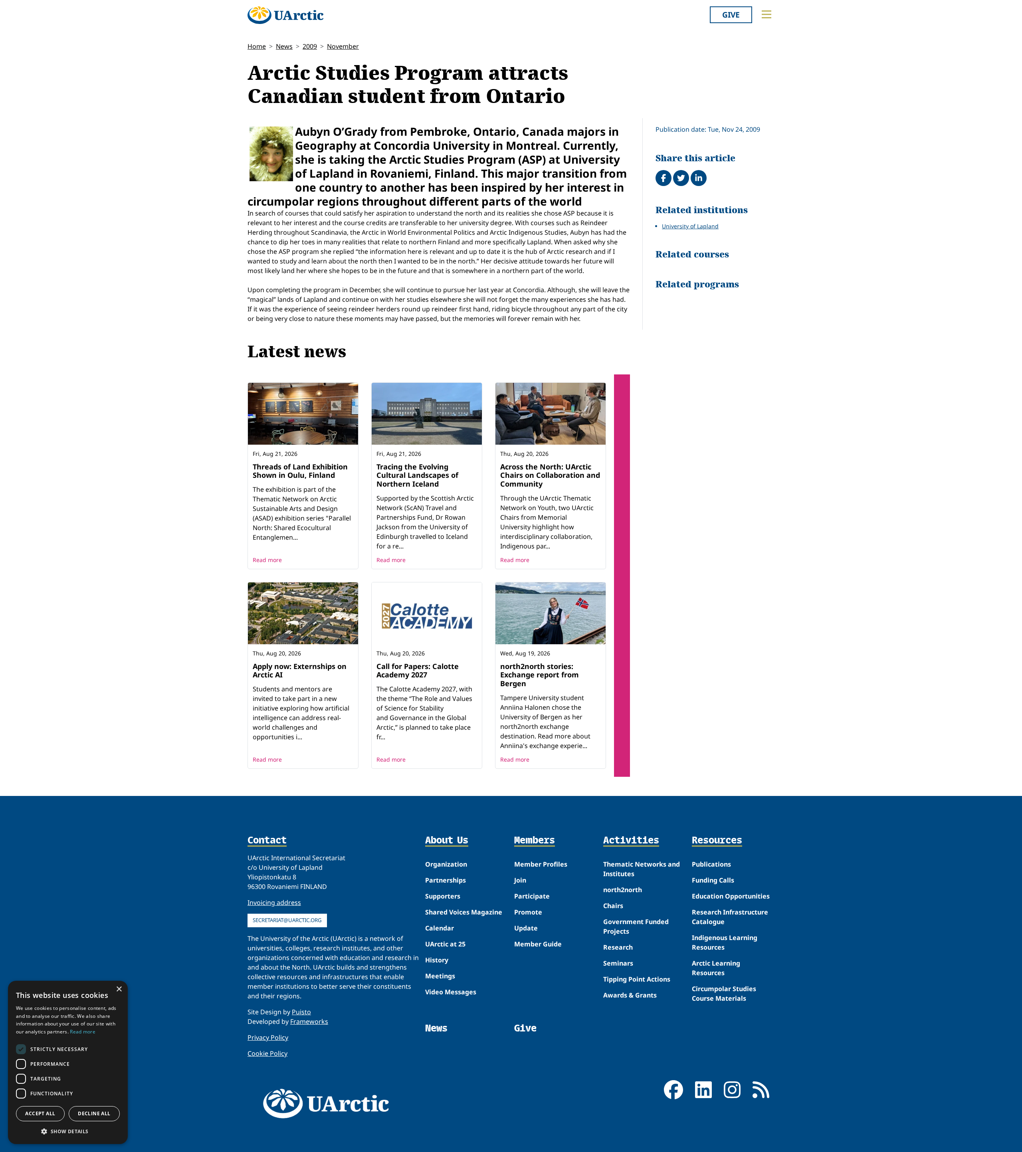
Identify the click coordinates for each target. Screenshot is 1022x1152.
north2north (622, 889)
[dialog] (68, 1062)
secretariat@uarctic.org (287, 920)
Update (526, 928)
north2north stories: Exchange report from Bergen (539, 674)
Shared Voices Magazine (463, 912)
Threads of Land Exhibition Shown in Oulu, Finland (300, 471)
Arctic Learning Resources (716, 968)
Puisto (301, 1012)
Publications (711, 864)
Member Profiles (540, 864)
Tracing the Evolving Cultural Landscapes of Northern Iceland (417, 475)
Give (731, 14)
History (436, 960)
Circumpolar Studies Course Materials (724, 993)
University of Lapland (690, 226)
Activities (631, 840)
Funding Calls (713, 880)
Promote (528, 912)
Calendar (439, 928)
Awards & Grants (630, 995)
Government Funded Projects (636, 926)
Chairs (613, 905)
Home (257, 46)
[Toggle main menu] (766, 14)
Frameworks (309, 1021)
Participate (532, 896)
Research (618, 947)
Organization (446, 864)
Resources (717, 840)
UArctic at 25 (445, 944)
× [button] (119, 989)
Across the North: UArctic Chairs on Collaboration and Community (550, 475)
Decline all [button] (94, 1113)
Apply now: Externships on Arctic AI (300, 670)
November (343, 46)
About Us (446, 840)
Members (534, 840)
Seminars (618, 963)
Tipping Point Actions (636, 979)
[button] (68, 1131)
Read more (267, 560)
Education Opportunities (731, 896)
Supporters (442, 896)
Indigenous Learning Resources (724, 942)
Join (520, 880)
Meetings (440, 976)
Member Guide (538, 944)
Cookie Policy (267, 1053)
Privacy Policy (268, 1037)
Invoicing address (274, 902)
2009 (310, 46)
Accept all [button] (40, 1113)
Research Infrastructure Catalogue (730, 917)
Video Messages (450, 992)
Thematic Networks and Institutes (641, 869)
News (284, 46)
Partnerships (445, 880)
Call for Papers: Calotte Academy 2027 (417, 670)
